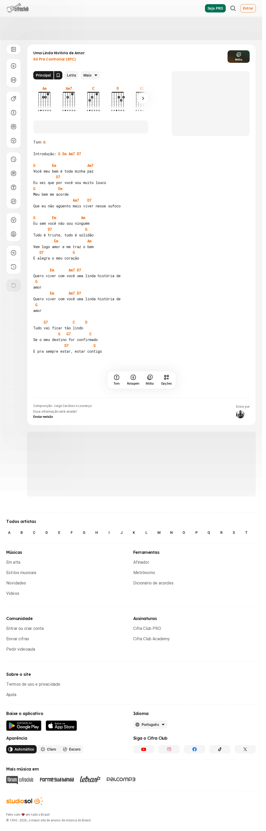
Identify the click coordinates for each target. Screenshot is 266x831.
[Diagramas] (13, 173)
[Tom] (13, 112)
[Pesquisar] (233, 8)
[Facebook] (194, 749)
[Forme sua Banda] (56, 779)
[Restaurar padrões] (13, 285)
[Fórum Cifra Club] (19, 780)
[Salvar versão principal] (58, 75)
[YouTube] (144, 749)
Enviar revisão (43, 417)
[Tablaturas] (13, 159)
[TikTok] (220, 749)
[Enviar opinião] (13, 253)
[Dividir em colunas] (13, 80)
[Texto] (13, 187)
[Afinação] (13, 140)
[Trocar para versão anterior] (13, 267)
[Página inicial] (17, 8)
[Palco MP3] (121, 779)
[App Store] (61, 725)
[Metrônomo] (13, 234)
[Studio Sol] (24, 801)
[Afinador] (13, 220)
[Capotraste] (13, 126)
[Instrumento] (13, 98)
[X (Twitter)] (245, 749)
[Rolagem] (13, 66)
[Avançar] (143, 98)
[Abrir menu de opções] (13, 49)
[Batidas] (13, 201)
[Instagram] (169, 749)
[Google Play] (24, 725)
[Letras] (90, 779)
